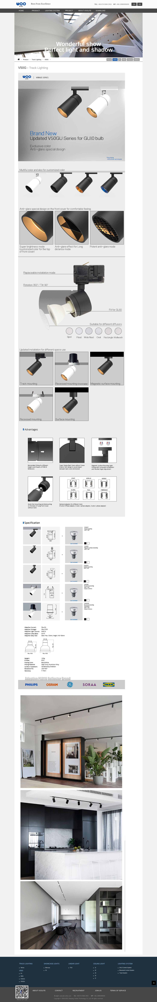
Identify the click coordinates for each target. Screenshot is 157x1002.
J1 (95, 967)
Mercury (47, 967)
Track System (123, 973)
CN (134, 4)
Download (100, 10)
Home (21, 10)
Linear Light (73, 964)
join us (98, 990)
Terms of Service (118, 990)
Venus (109, 59)
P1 (120, 59)
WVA (124, 59)
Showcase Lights (51, 964)
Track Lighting (36, 59)
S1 (46, 970)
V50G (46, 59)
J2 (95, 970)
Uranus (129, 59)
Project (69, 10)
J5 (95, 975)
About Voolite (84, 10)
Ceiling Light (99, 964)
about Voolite (39, 990)
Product (36, 10)
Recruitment (78, 990)
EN (140, 4)
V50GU (136, 59)
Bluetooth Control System (126, 970)
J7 (95, 978)
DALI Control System (125, 967)
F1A (71, 967)
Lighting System (52, 10)
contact (59, 990)
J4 (95, 973)
